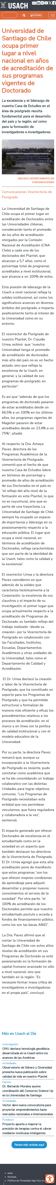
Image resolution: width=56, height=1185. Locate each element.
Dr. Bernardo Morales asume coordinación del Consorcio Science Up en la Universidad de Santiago (27, 1090)
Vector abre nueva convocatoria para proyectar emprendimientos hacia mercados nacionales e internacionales (27, 1109)
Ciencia (6, 1082)
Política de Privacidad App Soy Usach (27, 1180)
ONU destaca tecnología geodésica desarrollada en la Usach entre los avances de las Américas (25, 1053)
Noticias (11, 1177)
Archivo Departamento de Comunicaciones (36, 180)
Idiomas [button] (37, 15)
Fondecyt (8, 1120)
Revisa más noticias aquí (29, 1145)
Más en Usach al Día (19, 1033)
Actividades (9, 1063)
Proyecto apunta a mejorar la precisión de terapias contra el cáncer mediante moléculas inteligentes (26, 1128)
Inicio (10, 1173)
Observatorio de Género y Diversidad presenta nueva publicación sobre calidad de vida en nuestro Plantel (27, 1072)
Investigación (10, 1044)
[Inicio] (14, 5)
